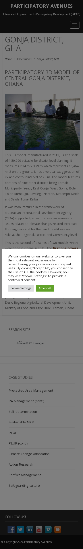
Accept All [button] (45, 288)
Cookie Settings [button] (20, 288)
